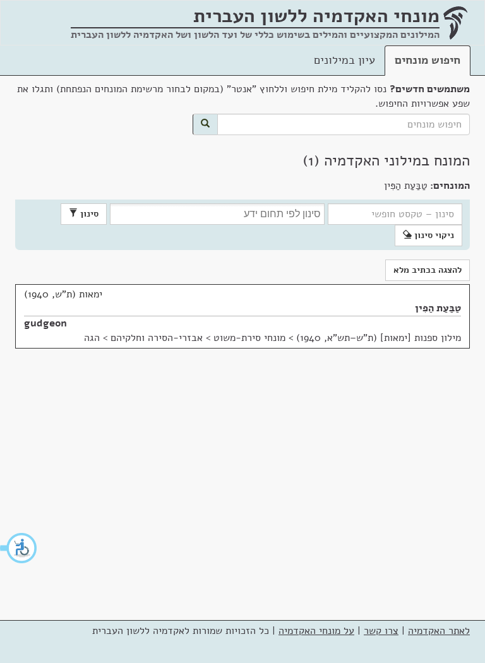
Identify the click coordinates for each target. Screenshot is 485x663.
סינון (88, 214)
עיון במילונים (344, 60)
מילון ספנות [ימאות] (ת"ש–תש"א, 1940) (378, 338)
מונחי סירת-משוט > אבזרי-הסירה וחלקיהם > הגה (184, 338)
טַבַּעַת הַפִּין (438, 308)
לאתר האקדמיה (439, 631)
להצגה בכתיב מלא (427, 270)
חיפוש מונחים (427, 60)
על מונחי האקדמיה (316, 631)
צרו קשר (381, 631)
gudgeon (45, 323)
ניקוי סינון (433, 235)
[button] (19, 548)
